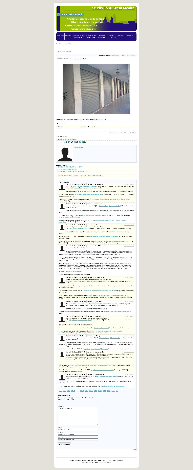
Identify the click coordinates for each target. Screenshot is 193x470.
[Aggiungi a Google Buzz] (66, 142)
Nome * (60, 427)
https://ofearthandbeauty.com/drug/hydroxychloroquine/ (92, 365)
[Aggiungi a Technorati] (85, 142)
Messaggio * (61, 406)
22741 (68, 391)
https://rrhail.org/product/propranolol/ (102, 370)
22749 (104, 391)
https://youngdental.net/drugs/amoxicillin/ (111, 295)
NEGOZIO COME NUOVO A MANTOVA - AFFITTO (72, 171)
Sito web (60, 437)
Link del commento (129, 184)
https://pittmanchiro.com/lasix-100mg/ (84, 186)
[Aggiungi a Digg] (75, 142)
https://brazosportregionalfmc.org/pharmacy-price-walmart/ (100, 291)
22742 (73, 391)
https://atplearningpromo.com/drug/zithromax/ (104, 236)
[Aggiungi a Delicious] (72, 142)
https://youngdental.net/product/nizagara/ (112, 386)
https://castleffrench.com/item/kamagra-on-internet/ (84, 281)
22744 (82, 391)
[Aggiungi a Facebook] (69, 142)
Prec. (64, 391)
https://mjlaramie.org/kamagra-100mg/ (107, 376)
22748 (100, 391)
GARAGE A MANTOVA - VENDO (67, 169)
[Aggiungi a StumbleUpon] (80, 142)
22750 (108, 391)
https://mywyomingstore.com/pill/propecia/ (96, 349)
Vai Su (135, 449)
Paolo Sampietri (66, 51)
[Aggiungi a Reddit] (77, 142)
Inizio (60, 391)
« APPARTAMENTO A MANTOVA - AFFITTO (88, 175)
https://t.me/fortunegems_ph (74, 271)
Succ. (113, 391)
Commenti (131, 55)
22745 (86, 391)
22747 (95, 391)
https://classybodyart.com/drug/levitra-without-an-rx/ (105, 199)
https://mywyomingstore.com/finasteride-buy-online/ (103, 304)
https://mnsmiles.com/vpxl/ (101, 328)
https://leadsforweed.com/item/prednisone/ (119, 312)
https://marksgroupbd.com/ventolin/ (109, 338)
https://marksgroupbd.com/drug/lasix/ (80, 320)
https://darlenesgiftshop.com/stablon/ (109, 206)
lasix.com (87, 191)
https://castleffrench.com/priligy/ (78, 228)
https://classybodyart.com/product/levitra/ (94, 215)
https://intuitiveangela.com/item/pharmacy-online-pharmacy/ (112, 241)
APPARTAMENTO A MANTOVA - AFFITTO (70, 167)
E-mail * (60, 432)
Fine (117, 391)
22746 (91, 391)
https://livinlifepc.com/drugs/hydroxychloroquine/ (83, 357)
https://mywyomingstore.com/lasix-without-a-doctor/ (88, 194)
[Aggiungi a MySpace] (83, 142)
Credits (109, 462)
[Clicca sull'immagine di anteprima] (96, 63)
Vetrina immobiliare (71, 139)
